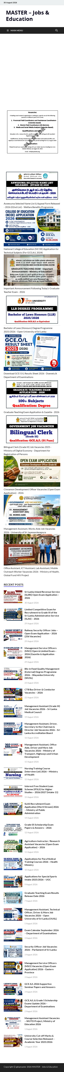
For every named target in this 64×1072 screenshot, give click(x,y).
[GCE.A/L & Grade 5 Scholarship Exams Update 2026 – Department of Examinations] (13, 1000)
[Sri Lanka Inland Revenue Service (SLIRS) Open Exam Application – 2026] (13, 592)
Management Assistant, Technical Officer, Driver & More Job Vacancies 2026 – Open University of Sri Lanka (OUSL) (42, 914)
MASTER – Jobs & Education (27, 15)
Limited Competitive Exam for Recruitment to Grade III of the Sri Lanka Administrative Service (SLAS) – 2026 (42, 614)
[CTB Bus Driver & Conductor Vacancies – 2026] (13, 689)
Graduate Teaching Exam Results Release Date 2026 (42, 894)
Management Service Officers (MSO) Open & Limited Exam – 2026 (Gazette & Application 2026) (41, 653)
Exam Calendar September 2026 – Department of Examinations (42, 932)
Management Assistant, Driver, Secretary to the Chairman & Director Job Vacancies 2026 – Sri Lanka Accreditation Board (42, 728)
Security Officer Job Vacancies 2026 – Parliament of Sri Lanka (41, 948)
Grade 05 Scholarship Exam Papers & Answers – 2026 (39, 826)
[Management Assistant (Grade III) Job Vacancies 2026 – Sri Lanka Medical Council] (13, 706)
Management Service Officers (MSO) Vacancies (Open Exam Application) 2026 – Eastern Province (41, 968)
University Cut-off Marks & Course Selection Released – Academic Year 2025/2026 (40, 1038)
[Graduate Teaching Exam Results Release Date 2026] (13, 893)
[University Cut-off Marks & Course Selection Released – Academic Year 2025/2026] (13, 1036)
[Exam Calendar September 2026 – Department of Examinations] (13, 930)
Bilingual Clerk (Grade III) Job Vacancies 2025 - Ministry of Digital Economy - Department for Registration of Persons (27, 450)
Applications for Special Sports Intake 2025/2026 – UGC (41, 878)
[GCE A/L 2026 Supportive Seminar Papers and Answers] (13, 984)
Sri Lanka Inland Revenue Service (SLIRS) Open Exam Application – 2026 (42, 594)
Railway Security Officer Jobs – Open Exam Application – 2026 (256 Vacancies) (41, 633)
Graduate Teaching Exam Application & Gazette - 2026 (31, 412)
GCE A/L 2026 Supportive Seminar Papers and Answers (40, 985)
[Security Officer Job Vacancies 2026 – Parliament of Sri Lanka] (13, 946)
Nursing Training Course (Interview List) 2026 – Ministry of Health (41, 771)
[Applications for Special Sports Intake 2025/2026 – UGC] (13, 876)
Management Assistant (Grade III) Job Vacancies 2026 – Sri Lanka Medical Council (42, 709)
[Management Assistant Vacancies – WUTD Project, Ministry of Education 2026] (13, 1018)
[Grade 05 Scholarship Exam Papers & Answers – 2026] (13, 824)
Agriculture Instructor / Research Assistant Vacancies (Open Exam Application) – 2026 (42, 844)
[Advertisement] (32, 76)
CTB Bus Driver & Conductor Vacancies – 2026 (40, 691)
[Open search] (56, 30)
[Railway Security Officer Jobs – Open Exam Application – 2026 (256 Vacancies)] (13, 630)
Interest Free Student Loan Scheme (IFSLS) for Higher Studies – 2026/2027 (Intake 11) (41, 789)
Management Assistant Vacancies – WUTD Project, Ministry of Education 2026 (42, 1021)
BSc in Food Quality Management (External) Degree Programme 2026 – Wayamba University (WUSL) (42, 673)
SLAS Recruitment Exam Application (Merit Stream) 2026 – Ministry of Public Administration (42, 808)
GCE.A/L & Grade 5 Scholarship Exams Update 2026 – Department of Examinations (41, 1003)
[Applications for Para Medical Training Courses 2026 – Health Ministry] (13, 859)
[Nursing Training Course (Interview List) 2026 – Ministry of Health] (13, 768)
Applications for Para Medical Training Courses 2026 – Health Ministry (41, 861)
